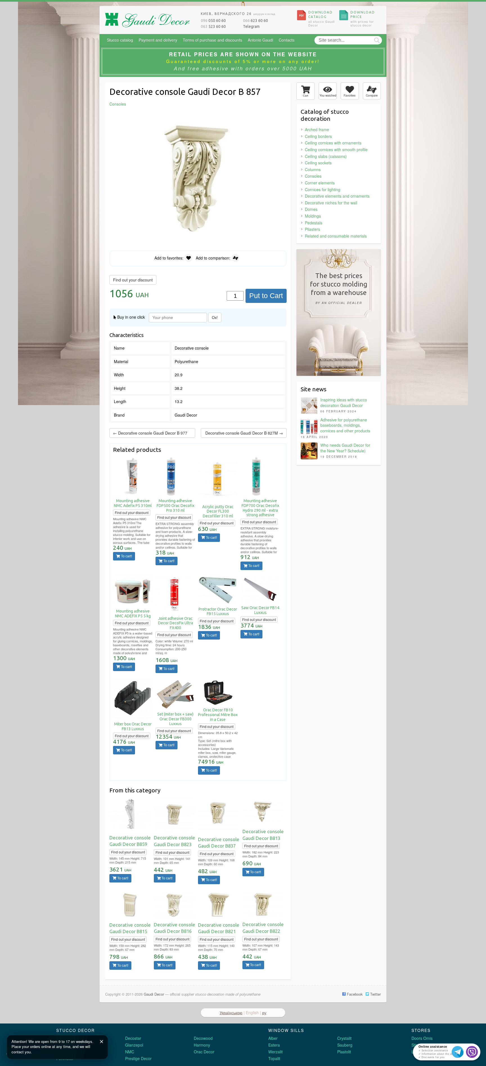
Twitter (375, 994)
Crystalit (344, 1038)
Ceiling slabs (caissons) (326, 156)
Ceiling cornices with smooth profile (336, 149)
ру (264, 1012)
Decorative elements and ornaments (337, 196)
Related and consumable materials (336, 236)
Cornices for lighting (322, 189)
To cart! (126, 556)
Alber (273, 1038)
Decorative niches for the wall (331, 202)
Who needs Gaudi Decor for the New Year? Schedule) (345, 447)
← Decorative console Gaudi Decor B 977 (150, 433)
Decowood (203, 1038)
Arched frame (317, 129)
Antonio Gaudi (260, 40)
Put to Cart (266, 296)
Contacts (286, 40)
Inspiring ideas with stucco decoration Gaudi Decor (343, 402)
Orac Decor (204, 1051)
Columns (313, 169)
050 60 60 (213, 20)
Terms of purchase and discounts (212, 40)
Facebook (354, 994)
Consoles (313, 176)
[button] (281, 117)
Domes (311, 209)
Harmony (202, 1045)
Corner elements (320, 183)
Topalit (274, 1058)
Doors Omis (422, 1038)
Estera (274, 1045)
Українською (231, 1012)
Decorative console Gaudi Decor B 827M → (244, 433)
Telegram (251, 26)
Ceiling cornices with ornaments (333, 143)
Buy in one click (130, 317)
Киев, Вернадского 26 (238, 13)
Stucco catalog (120, 40)
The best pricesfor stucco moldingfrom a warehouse (338, 288)
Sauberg (344, 1045)
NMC (129, 1051)
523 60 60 (213, 26)
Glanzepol (134, 1045)
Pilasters (312, 229)
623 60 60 (255, 20)
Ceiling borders (318, 136)
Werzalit (275, 1051)
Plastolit (344, 1051)
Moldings (313, 216)
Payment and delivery (158, 40)
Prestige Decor (138, 1058)
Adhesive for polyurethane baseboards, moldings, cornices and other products (345, 425)
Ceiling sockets (318, 163)
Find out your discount (133, 280)
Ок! (215, 317)
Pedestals (313, 222)
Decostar (133, 1038)
